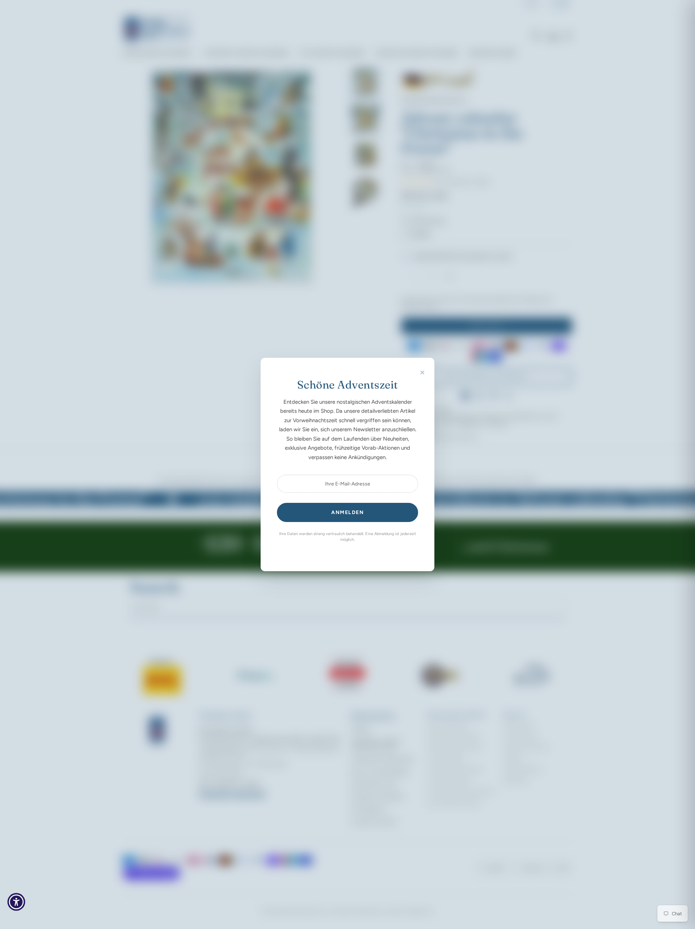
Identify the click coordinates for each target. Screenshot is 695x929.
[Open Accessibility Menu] (16, 902)
